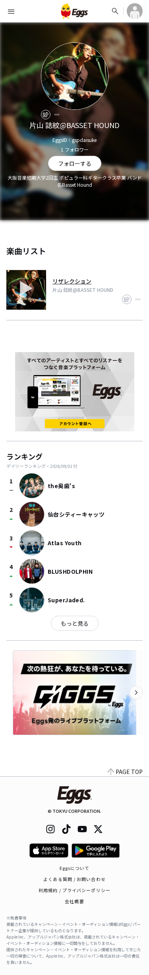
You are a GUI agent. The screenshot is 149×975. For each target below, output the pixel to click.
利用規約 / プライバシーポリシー (74, 890)
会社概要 (74, 901)
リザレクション (71, 281)
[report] (57, 114)
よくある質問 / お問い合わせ (74, 879)
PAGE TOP (129, 772)
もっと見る (75, 623)
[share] (45, 114)
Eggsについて (75, 868)
